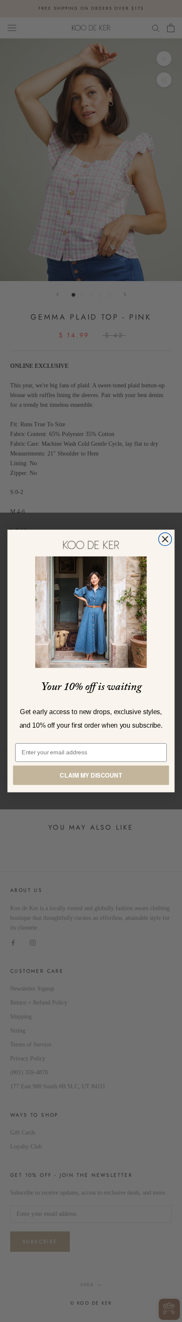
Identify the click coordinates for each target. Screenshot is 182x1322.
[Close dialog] (165, 539)
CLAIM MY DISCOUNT (91, 775)
